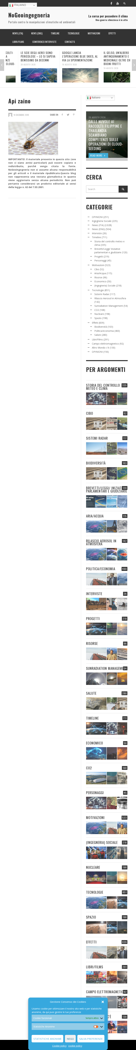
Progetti (98, 256)
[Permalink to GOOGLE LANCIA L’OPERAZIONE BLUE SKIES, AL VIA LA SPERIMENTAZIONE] (68, 75)
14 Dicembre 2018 (21, 114)
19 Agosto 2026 (57, 64)
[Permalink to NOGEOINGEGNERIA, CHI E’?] (96, 604)
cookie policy (75, 1045)
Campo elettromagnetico (105, 343)
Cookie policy (59, 1045)
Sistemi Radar (101, 294)
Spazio (98, 318)
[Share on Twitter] (68, 114)
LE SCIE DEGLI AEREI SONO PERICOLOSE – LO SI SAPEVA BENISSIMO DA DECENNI (25, 56)
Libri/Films (97, 339)
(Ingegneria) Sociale (104, 285)
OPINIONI (97, 217)
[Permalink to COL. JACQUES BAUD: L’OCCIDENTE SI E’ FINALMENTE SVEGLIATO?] (112, 604)
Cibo (96, 269)
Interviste (97, 233)
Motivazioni (98, 265)
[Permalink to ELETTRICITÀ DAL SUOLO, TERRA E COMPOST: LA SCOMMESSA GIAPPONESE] (112, 1027)
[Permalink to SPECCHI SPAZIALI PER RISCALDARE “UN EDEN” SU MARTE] (112, 902)
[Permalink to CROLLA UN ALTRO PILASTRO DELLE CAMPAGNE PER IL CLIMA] (122, 778)
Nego (70, 1038)
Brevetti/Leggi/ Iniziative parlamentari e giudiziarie (106, 489)
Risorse (98, 277)
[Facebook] (111, 3)
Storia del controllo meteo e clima (103, 387)
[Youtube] (117, 3)
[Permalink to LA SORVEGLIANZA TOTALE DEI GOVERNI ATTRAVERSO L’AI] (112, 853)
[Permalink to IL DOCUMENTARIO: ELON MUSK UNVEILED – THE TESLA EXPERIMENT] (122, 977)
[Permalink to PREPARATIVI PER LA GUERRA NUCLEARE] (96, 877)
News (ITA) (98, 225)
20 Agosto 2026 (15, 64)
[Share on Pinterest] (73, 114)
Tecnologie (98, 290)
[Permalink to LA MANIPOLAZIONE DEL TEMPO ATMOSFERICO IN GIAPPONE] (112, 398)
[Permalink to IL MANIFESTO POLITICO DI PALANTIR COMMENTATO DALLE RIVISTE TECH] (122, 853)
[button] (102, 1002)
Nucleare (99, 313)
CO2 (96, 309)
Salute (97, 334)
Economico (100, 281)
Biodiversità (100, 326)
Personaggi (100, 260)
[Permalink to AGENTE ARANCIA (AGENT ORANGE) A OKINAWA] (96, 703)
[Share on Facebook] (62, 114)
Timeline (96, 237)
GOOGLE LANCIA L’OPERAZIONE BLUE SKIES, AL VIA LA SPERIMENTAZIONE (68, 56)
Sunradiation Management (108, 305)
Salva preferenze (91, 1038)
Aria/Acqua (100, 273)
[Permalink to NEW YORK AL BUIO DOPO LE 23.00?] (112, 753)
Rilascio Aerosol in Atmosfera (110, 298)
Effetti (95, 322)
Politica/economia (104, 330)
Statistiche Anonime (48, 1038)
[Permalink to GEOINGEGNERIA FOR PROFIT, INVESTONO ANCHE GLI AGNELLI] (122, 753)
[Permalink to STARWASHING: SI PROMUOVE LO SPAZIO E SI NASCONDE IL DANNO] (122, 927)
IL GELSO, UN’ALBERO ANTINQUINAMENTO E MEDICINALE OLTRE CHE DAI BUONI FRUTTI (107, 58)
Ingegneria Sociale (101, 221)
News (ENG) (98, 229)
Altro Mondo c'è (100, 347)
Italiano (19, 5)
